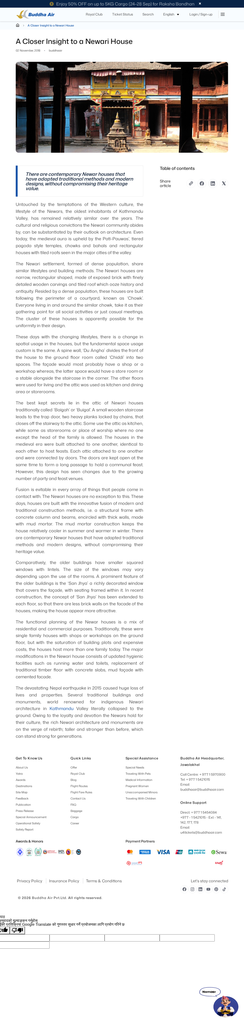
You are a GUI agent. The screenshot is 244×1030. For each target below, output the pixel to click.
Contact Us (78, 798)
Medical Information (139, 780)
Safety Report (24, 829)
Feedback (22, 798)
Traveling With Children (141, 798)
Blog (74, 780)
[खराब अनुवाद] (17, 930)
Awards (20, 780)
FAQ (73, 805)
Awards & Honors (29, 841)
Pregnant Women (137, 786)
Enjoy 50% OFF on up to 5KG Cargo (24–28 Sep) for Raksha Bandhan (125, 4)
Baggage (76, 811)
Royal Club (78, 774)
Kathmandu (62, 708)
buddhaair (55, 50)
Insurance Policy (64, 881)
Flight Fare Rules (81, 792)
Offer (74, 767)
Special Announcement (31, 817)
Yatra (19, 774)
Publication (23, 805)
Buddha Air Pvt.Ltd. (49, 897)
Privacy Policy (30, 881)
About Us (22, 767)
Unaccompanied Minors (142, 792)
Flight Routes (79, 786)
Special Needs (135, 767)
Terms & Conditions (104, 881)
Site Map (21, 792)
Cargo (75, 817)
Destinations (24, 786)
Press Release (25, 811)
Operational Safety (28, 823)
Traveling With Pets (138, 774)
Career (75, 823)
